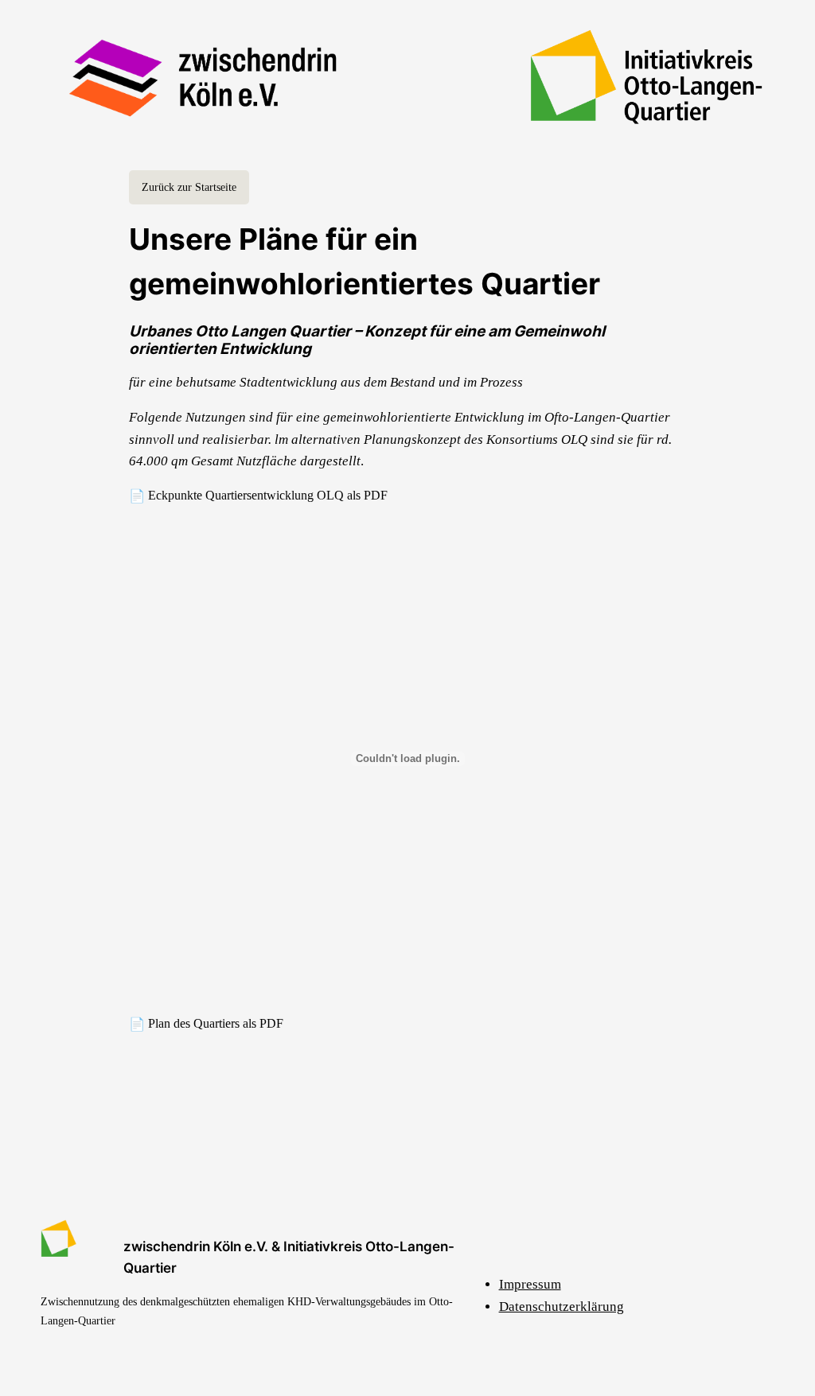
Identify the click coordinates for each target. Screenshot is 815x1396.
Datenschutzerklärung (561, 1306)
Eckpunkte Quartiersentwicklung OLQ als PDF (268, 495)
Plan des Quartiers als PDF (215, 1023)
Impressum (530, 1284)
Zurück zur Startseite (189, 187)
